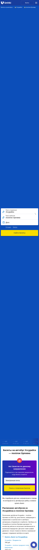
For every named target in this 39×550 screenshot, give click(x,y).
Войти (27, 3)
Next (37, 442)
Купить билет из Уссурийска (16, 537)
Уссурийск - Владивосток (13, 540)
